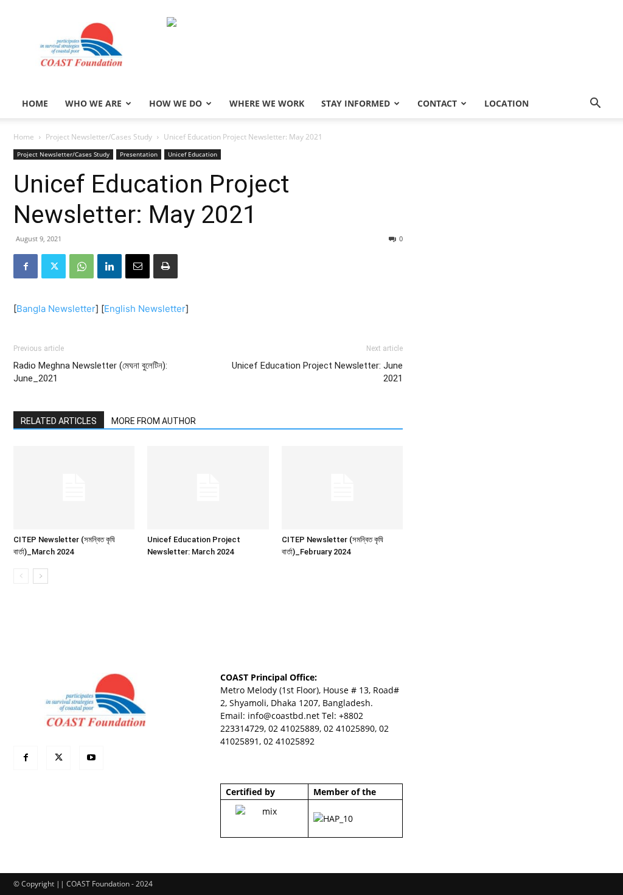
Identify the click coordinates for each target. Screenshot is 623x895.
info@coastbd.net (283, 715)
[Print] (165, 266)
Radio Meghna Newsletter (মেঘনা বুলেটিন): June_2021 (90, 372)
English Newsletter (145, 308)
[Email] (137, 266)
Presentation (139, 154)
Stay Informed (355, 103)
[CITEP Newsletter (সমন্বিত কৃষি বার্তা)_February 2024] (342, 487)
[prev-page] (21, 576)
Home (23, 137)
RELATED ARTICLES (59, 421)
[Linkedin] (109, 266)
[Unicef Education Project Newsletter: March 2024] (207, 487)
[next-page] (40, 576)
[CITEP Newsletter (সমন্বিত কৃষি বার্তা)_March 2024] (73, 487)
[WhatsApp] (81, 266)
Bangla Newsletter (56, 308)
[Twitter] (53, 266)
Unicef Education (192, 154)
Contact (437, 103)
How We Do (175, 103)
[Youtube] (91, 758)
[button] (595, 104)
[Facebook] (25, 266)
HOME (35, 103)
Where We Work (266, 103)
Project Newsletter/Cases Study (99, 137)
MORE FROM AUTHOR (153, 421)
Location (506, 103)
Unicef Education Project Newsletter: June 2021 (317, 372)
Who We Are (93, 103)
